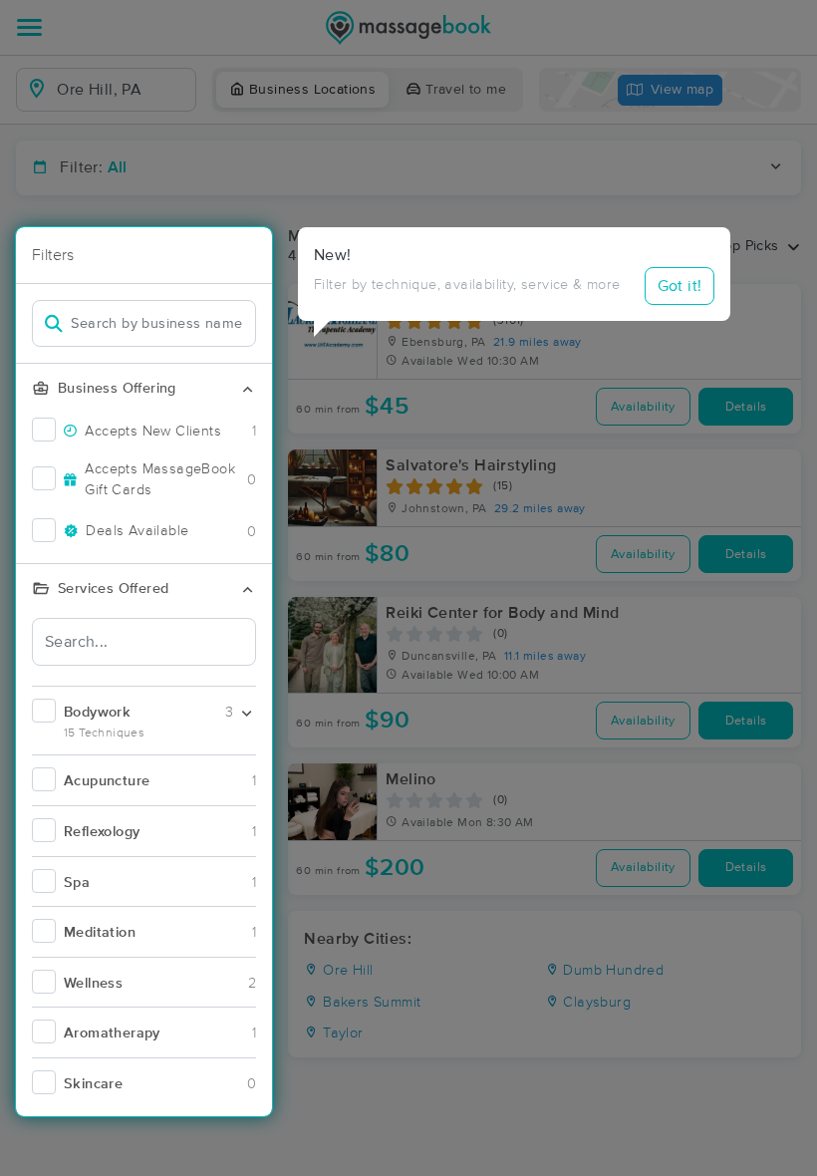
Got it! (680, 286)
